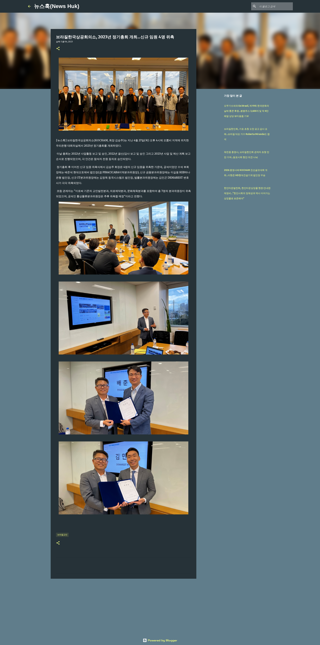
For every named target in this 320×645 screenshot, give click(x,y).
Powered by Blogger (162, 640)
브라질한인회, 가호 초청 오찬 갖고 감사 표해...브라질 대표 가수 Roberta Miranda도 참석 (247, 134)
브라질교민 (62, 535)
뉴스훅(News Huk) (56, 6)
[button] (58, 48)
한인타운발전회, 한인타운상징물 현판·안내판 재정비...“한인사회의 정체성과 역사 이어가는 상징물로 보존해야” (247, 193)
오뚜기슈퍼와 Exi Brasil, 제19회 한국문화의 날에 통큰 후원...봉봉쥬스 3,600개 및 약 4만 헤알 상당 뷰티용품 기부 (246, 110)
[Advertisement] (123, 607)
